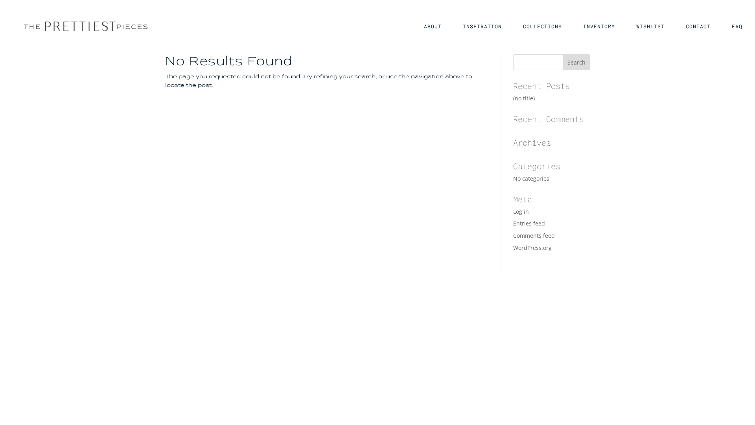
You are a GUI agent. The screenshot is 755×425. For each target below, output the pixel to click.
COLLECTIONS (542, 27)
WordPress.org (532, 247)
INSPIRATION (482, 27)
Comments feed (534, 235)
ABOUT (433, 27)
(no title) (524, 98)
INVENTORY (599, 27)
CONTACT (698, 27)
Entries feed (529, 223)
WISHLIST (650, 27)
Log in (521, 211)
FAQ (737, 27)
